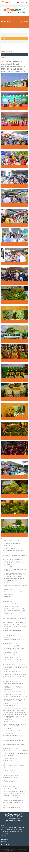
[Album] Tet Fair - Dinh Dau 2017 (12, 763)
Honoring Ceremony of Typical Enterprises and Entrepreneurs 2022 (15, 619)
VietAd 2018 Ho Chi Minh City (11, 721)
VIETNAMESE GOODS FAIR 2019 (12, 694)
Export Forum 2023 (8, 594)
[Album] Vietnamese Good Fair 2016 (12, 807)
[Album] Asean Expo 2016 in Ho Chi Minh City (15, 791)
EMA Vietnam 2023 (8, 601)
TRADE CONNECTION (9, 662)
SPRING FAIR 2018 (9, 738)
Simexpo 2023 (7, 596)
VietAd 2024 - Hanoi (9, 583)
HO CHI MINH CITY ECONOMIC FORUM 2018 (15, 708)
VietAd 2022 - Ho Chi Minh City (11, 616)
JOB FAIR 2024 (8, 566)
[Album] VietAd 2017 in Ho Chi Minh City (13, 755)
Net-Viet (10, 850)
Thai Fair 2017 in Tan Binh (10, 758)
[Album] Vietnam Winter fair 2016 (12, 805)
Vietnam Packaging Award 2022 (11, 633)
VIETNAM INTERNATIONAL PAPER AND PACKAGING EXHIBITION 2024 (14, 579)
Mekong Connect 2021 (9, 654)
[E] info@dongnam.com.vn (7, 835)
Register (4, 57)
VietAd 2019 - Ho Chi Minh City (11, 703)
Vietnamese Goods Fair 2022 (11, 643)
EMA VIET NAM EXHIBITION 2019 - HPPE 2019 (15, 696)
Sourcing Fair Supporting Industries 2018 (13, 735)
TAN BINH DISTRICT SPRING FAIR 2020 (14, 676)
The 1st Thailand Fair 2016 (10, 788)
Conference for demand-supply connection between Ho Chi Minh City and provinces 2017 (15, 745)
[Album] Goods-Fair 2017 (10, 767)
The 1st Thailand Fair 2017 (10, 772)
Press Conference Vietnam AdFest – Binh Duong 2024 (15, 586)
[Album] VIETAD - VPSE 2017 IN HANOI (14, 765)
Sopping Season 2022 (9, 635)
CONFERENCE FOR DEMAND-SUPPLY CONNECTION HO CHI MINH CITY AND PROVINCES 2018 (13, 688)
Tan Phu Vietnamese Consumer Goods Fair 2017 (15, 753)
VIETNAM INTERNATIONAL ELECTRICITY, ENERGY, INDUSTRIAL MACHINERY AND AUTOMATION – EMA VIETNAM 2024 (14, 575)
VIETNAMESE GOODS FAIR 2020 (12, 681)
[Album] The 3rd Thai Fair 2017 (11, 775)
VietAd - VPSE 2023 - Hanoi (11, 606)
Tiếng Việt (22, 2)
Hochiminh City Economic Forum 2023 (13, 591)
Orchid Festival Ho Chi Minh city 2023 (13, 604)
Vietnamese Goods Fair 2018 (11, 748)
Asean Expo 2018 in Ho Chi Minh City (13, 730)
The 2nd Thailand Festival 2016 (11, 797)
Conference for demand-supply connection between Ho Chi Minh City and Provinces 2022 (15, 649)
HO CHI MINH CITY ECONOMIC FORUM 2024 (15, 550)
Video (4, 41)
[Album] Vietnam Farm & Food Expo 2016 (14, 800)
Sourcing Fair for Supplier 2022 (11, 646)
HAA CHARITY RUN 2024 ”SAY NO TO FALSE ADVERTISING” (15, 570)
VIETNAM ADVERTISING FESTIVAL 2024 (14, 553)
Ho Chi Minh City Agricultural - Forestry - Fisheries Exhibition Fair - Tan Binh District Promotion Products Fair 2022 (14, 639)
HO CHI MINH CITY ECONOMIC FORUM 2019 (15, 692)
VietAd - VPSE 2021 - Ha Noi (11, 657)
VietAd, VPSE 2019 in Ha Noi (11, 705)
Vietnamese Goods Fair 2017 (11, 777)
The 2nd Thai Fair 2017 (9, 770)
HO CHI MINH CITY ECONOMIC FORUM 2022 (15, 622)
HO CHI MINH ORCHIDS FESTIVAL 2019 (14, 683)
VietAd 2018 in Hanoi (9, 733)
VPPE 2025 (7, 545)
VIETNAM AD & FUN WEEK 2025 (12, 543)
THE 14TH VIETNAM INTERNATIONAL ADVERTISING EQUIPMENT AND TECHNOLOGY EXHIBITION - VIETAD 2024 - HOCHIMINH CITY (15, 562)
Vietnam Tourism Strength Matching (12, 630)
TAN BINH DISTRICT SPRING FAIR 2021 (14, 659)
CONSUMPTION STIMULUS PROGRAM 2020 (15, 674)
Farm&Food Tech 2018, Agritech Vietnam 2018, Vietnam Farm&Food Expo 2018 (15, 725)
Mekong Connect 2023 (9, 589)
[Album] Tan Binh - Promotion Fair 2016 (13, 802)
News (4, 35)
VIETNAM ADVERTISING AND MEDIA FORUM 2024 (15, 556)
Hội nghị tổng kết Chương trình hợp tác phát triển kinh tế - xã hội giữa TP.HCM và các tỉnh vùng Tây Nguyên (16, 626)
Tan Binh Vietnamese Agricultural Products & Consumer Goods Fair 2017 (14, 741)
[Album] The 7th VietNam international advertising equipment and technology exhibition (16, 794)
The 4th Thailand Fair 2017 (10, 784)
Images (4, 38)
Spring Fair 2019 (8, 728)
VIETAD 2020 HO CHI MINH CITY (12, 671)
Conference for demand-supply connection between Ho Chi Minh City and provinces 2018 (15, 711)
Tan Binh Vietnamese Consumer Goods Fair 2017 (16, 751)
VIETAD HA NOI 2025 (9, 548)
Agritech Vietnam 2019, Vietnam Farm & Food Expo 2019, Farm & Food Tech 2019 (15, 700)
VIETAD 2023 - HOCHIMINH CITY (12, 599)
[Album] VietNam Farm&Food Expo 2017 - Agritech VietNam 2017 (14, 780)
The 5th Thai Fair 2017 (9, 760)
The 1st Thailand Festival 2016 (11, 786)
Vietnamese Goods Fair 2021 (11, 652)
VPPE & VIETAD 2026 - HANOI (11, 541)
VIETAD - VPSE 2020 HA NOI (11, 679)
